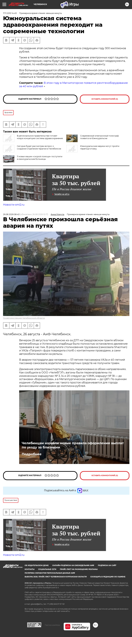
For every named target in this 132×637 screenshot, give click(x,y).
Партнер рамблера (52, 625)
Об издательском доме (37, 565)
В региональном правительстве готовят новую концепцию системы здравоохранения (40, 137)
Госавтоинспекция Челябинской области (24, 318)
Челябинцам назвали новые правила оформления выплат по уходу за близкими (73, 445)
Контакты (29, 569)
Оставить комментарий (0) (104, 99)
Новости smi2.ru (13, 204)
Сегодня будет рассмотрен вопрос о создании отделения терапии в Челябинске (39, 147)
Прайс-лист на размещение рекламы (79, 569)
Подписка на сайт (107, 565)
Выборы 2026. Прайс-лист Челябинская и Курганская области (56, 577)
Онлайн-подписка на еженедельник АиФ (73, 565)
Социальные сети (47, 569)
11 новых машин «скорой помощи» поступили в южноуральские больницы (39, 157)
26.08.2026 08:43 (11, 214)
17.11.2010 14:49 (10, 13)
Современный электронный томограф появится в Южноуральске (99, 137)
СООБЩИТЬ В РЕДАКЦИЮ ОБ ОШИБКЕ (107, 577)
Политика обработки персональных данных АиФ (50, 573)
